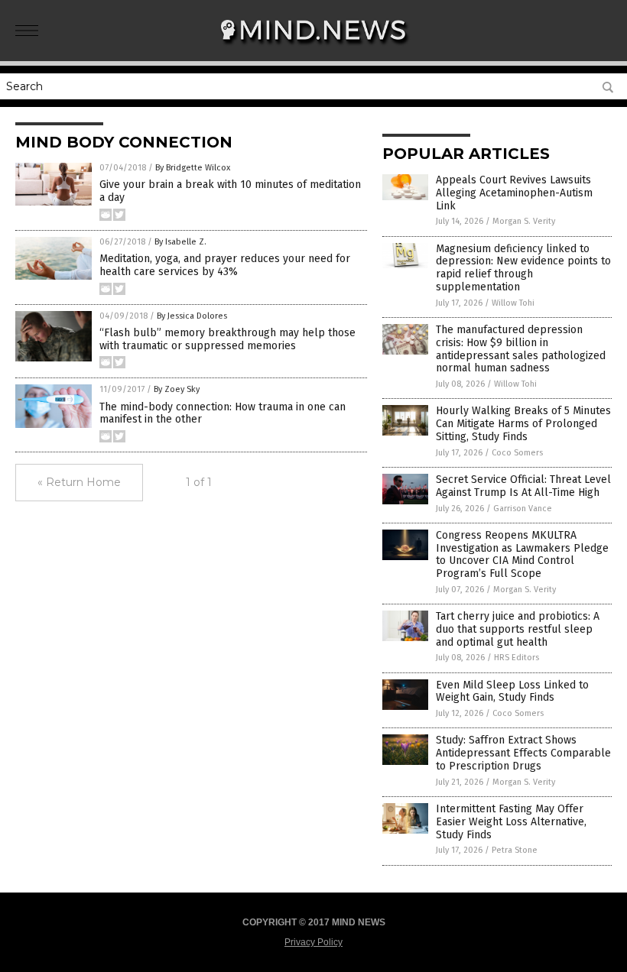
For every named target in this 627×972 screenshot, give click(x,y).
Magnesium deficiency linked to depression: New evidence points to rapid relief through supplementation (523, 267)
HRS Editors (516, 658)
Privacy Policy (313, 942)
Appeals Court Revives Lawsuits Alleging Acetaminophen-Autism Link (514, 192)
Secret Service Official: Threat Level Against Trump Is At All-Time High (523, 486)
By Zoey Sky (177, 389)
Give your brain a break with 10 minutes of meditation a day (230, 191)
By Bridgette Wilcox (192, 168)
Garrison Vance (522, 509)
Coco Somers (517, 453)
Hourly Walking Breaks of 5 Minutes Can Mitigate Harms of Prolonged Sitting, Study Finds (523, 423)
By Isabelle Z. (180, 242)
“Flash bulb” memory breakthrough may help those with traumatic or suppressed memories (227, 339)
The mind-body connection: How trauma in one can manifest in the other (222, 413)
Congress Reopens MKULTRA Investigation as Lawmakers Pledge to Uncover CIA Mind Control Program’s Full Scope (522, 554)
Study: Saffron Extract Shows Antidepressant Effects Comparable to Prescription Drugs (523, 753)
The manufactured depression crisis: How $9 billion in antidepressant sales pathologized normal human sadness (521, 348)
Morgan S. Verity (523, 221)
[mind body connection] (314, 50)
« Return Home (79, 482)
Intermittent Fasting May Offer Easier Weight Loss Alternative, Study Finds (511, 821)
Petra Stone (515, 850)
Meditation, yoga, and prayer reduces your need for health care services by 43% (224, 265)
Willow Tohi (513, 303)
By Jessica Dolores (192, 316)
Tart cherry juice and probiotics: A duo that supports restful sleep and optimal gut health (517, 629)
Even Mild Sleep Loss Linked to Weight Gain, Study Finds (512, 692)
